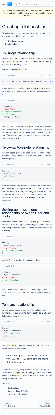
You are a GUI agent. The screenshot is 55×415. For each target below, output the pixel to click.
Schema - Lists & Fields (17, 391)
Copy (48, 75)
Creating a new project (17, 41)
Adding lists (12, 44)
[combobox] (33, 4)
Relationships (13, 388)
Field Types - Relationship (18, 394)
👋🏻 (27, 13)
